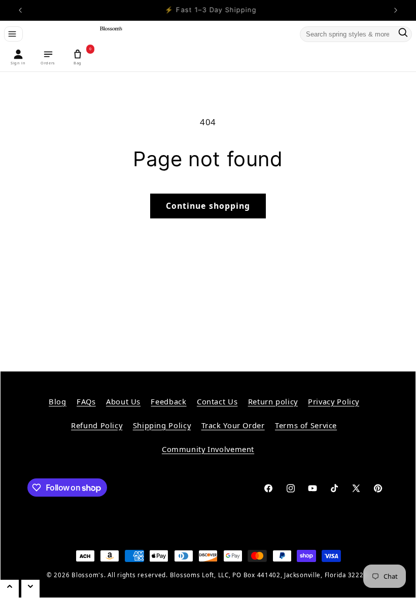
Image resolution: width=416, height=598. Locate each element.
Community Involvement (208, 449)
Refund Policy (96, 425)
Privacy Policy (333, 401)
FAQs (86, 401)
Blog (57, 401)
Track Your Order (233, 425)
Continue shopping (208, 205)
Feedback (168, 401)
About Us (123, 401)
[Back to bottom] (30, 588)
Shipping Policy (162, 425)
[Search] (403, 34)
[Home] (109, 34)
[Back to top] (10, 588)
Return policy (273, 401)
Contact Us (217, 401)
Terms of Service (306, 425)
